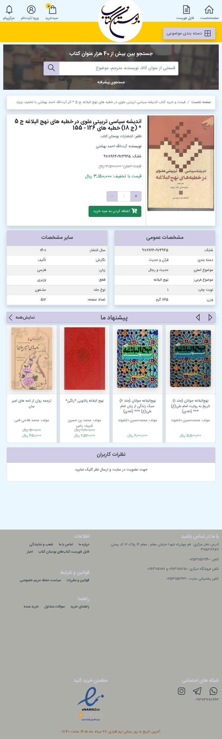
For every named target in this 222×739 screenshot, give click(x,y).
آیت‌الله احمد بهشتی (111, 146)
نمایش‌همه (25, 317)
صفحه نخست (201, 102)
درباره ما (84, 545)
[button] (210, 321)
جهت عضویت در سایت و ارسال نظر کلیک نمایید (111, 469)
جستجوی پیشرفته (111, 82)
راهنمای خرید (79, 607)
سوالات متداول (54, 607)
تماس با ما (66, 545)
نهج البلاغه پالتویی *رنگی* (85, 401)
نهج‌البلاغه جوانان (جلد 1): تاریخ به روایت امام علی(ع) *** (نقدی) (190, 406)
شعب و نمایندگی (41, 545)
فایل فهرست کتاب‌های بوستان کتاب (63, 552)
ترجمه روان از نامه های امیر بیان (31, 403)
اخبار (30, 552)
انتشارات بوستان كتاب (116, 136)
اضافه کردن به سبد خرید (112, 211)
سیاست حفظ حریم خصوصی (40, 580)
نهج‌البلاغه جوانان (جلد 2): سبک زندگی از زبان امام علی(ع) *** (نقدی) (137, 406)
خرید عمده (31, 607)
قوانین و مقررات (78, 580)
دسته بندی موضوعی (184, 33)
